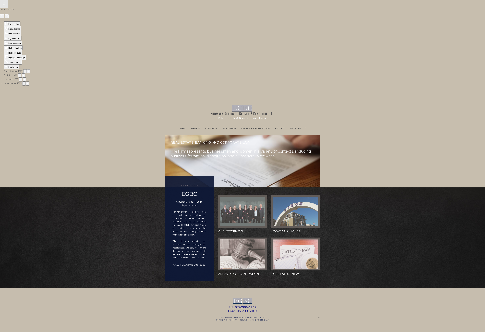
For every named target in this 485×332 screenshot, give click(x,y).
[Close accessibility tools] (7, 16)
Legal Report (229, 128)
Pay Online (295, 128)
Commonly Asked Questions (255, 128)
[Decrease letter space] (24, 83)
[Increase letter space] (27, 83)
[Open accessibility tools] (4, 4)
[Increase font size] (23, 75)
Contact (280, 128)
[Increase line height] (24, 79)
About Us (195, 128)
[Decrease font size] (19, 75)
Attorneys (211, 128)
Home (183, 128)
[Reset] (2, 16)
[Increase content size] (28, 71)
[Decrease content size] (25, 71)
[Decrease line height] (20, 79)
